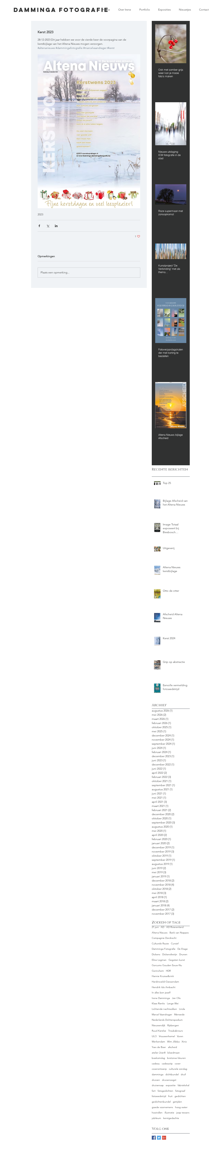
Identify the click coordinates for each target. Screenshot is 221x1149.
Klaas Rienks (158, 1003)
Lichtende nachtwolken (164, 1008)
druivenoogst (169, 1079)
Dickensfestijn (169, 954)
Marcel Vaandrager (162, 1014)
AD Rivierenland (175, 927)
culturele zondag (178, 1068)
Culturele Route (160, 943)
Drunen (183, 954)
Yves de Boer (159, 1047)
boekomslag (158, 1058)
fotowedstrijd (159, 1096)
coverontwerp (159, 1068)
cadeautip (167, 1063)
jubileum (156, 1118)
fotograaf (180, 1090)
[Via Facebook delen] (39, 225)
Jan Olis (176, 998)
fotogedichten (165, 1090)
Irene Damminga (161, 998)
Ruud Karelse (159, 1030)
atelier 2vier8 (158, 1052)
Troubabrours (175, 1030)
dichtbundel (172, 1074)
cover (178, 1063)
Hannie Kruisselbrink (163, 976)
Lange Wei (173, 1003)
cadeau (156, 1063)
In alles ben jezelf (161, 992)
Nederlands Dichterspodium (167, 1019)
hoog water (181, 1107)
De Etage (182, 948)
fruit (170, 1096)
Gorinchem (158, 970)
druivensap (158, 1085)
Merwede (179, 1014)
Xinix (184, 1041)
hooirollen (157, 1112)
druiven (156, 1079)
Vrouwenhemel (167, 1036)
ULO (154, 1036)
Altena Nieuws (159, 932)
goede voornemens (162, 1107)
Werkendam (158, 1041)
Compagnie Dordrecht (164, 938)
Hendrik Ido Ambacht (163, 987)
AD (162, 927)
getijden (177, 1101)
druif (183, 1074)
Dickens (156, 954)
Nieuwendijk (158, 1025)
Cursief (175, 943)
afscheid (172, 1047)
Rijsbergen (173, 1025)
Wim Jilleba (173, 1041)
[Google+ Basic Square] (164, 1138)
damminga (157, 1074)
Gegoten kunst (177, 959)
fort (154, 1090)
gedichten (180, 1096)
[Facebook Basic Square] (154, 1138)
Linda (182, 1008)
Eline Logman (159, 959)
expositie (171, 1085)
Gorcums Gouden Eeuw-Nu (167, 965)
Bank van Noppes (179, 932)
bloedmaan (173, 1052)
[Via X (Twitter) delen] (47, 225)
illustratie (169, 1112)
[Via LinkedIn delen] (56, 225)
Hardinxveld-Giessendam (165, 981)
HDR (168, 970)
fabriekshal (183, 1085)
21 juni (155, 927)
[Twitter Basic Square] (159, 1138)
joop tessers (182, 1112)
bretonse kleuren (176, 1058)
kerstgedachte (171, 1118)
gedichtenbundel (161, 1101)
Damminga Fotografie (163, 948)
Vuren (180, 1036)
